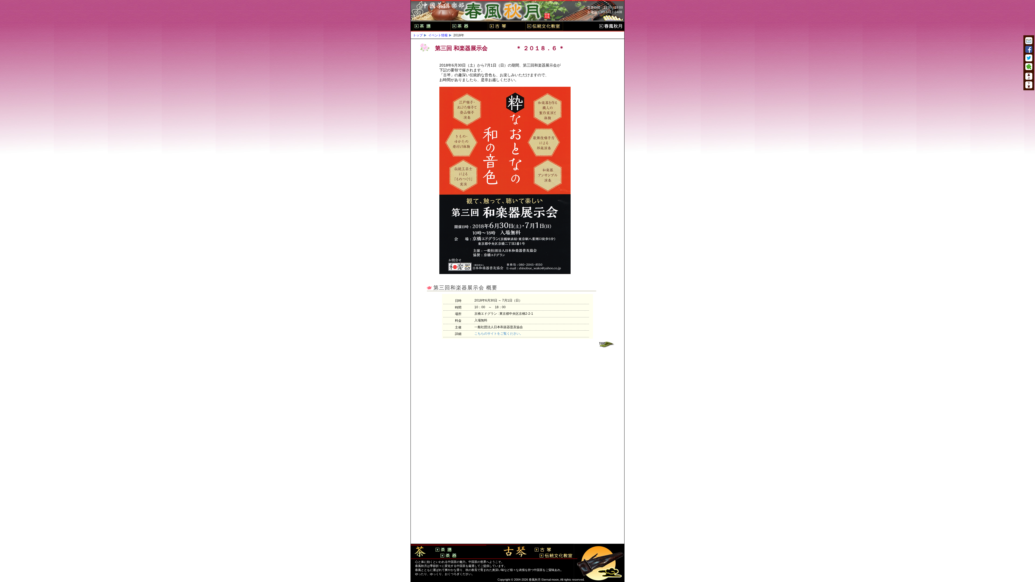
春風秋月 (610, 26)
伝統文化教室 (544, 26)
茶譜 (431, 26)
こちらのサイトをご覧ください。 (498, 333)
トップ (418, 35)
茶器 (469, 26)
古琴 (506, 26)
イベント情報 (438, 35)
